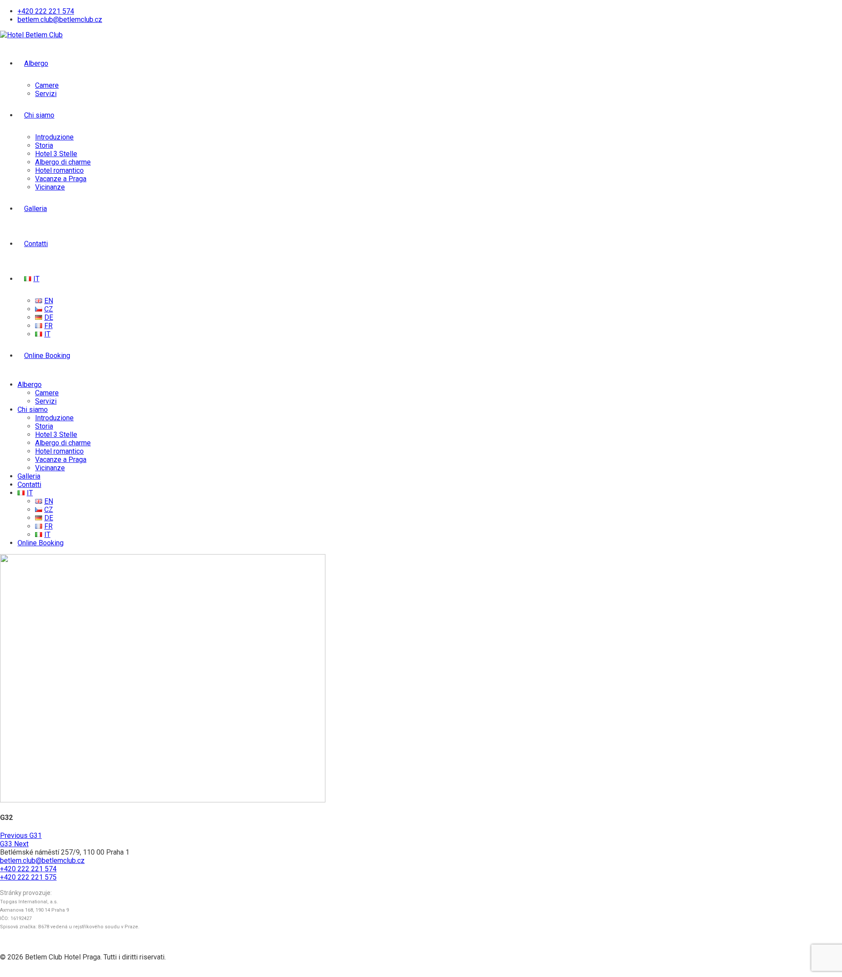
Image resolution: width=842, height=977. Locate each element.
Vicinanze (50, 187)
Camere (47, 85)
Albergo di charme (63, 162)
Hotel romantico (59, 170)
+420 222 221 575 (28, 877)
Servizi (46, 93)
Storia (44, 145)
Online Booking (47, 355)
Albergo (36, 63)
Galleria (35, 208)
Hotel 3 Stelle (56, 154)
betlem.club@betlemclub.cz (60, 19)
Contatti (36, 244)
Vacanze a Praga (60, 179)
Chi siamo (39, 115)
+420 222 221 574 (46, 11)
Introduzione (54, 137)
